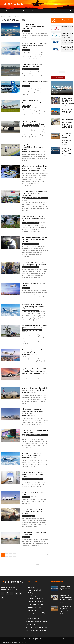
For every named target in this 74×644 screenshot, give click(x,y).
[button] (70, 11)
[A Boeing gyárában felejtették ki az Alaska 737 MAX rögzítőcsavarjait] (10, 171)
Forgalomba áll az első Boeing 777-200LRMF (67, 111)
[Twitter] (20, 593)
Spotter (40, 11)
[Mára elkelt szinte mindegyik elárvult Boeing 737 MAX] (10, 435)
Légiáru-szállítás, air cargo (36, 599)
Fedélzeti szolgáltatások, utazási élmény (32, 478)
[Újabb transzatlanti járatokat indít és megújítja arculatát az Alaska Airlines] (10, 48)
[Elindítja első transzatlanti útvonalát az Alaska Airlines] (10, 87)
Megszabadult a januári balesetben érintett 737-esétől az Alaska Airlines (34, 147)
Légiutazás (21, 11)
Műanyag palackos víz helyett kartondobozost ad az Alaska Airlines (32, 474)
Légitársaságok (26, 31)
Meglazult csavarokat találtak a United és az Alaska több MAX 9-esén (33, 218)
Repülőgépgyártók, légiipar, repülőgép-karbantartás (32, 198)
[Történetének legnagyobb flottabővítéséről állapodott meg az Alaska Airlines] (10, 29)
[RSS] (16, 593)
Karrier (48, 11)
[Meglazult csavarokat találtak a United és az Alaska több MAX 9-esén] (10, 221)
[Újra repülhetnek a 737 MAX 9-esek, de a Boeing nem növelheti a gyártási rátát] (10, 196)
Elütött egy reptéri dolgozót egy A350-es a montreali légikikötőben (61, 88)
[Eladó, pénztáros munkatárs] (56, 28)
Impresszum (14, 639)
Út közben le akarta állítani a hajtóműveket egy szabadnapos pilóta (33, 307)
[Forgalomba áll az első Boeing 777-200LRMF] (55, 111)
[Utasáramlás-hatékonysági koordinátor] (56, 35)
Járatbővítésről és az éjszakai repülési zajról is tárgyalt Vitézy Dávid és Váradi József (67, 123)
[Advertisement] (37, 570)
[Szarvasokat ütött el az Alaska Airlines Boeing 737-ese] (10, 70)
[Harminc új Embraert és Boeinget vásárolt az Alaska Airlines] (10, 458)
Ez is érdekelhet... (58, 77)
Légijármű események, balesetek (30, 69)
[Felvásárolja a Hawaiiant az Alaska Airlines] (10, 289)
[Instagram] (7, 593)
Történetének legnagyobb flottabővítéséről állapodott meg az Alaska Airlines (34, 26)
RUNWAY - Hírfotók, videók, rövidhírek (31, 373)
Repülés (30, 11)
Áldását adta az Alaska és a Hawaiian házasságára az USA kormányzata (32, 103)
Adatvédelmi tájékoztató (61, 639)
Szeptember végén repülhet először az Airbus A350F (67, 150)
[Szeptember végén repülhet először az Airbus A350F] (55, 150)
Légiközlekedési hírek (32, 587)
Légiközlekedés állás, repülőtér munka (61, 20)
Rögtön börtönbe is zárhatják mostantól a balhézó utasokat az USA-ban (33, 511)
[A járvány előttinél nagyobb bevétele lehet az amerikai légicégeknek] (10, 393)
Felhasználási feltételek (46, 639)
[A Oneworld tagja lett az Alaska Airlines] (10, 497)
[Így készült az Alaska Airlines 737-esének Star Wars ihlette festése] (10, 374)
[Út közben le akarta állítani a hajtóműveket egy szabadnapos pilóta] (10, 310)
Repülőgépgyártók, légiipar (36, 601)
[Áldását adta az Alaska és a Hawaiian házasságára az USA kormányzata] (10, 106)
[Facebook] (2, 593)
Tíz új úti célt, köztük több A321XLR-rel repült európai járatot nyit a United (67, 138)
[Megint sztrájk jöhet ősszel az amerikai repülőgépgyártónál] (55, 100)
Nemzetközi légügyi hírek (28, 516)
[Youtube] (2, 597)
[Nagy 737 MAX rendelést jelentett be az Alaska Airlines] (10, 355)
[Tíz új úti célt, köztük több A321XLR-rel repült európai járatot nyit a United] (55, 136)
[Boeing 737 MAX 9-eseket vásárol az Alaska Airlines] (10, 538)
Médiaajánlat (23, 639)
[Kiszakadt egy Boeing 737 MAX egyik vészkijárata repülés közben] (10, 268)
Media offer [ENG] (33, 639)
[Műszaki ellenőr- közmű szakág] (56, 49)
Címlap (3, 16)
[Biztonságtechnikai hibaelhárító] (56, 42)
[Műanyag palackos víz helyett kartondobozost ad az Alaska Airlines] (10, 477)
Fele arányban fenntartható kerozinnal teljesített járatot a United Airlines (32, 411)
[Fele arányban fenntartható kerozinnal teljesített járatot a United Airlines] (10, 414)
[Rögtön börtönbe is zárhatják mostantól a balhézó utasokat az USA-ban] (10, 514)
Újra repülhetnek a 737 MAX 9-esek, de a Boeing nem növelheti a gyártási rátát (34, 193)
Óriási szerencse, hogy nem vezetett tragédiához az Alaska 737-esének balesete (35, 239)
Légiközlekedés (8, 11)
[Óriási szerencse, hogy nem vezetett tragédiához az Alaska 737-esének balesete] (10, 242)
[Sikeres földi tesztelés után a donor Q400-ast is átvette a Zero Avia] (10, 331)
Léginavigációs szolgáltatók (36, 604)
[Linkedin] (11, 593)
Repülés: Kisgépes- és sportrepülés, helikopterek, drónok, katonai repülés (37, 621)
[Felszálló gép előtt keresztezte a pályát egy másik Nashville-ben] (10, 127)
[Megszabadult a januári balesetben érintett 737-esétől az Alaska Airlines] (10, 150)
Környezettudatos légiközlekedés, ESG (31, 330)
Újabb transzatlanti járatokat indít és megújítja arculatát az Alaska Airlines (35, 46)
